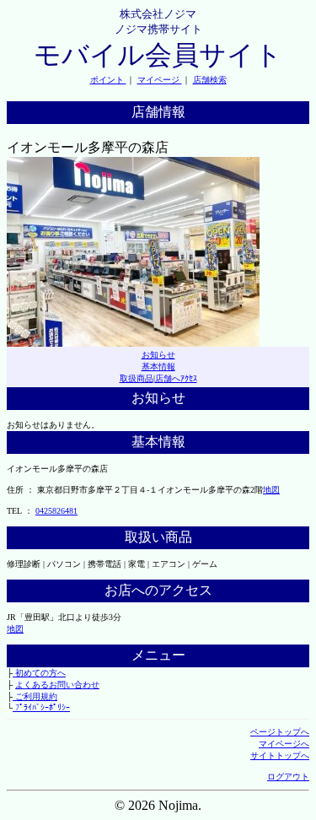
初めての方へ (39, 672)
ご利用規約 (35, 696)
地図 (271, 489)
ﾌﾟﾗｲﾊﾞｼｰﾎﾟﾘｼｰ (41, 707)
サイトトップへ (279, 755)
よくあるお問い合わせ (57, 684)
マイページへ (284, 743)
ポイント (108, 79)
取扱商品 (136, 378)
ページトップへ (279, 731)
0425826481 (56, 510)
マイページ (159, 79)
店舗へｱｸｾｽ (176, 378)
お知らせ (158, 354)
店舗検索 (210, 79)
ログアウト (288, 776)
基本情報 (158, 366)
